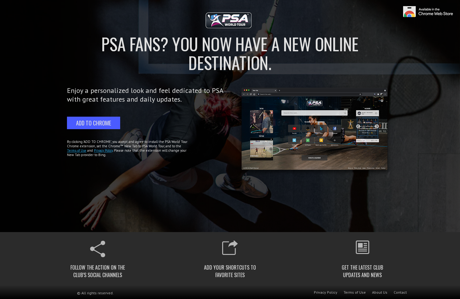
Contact (400, 292)
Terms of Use (76, 150)
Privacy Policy (103, 150)
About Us (379, 292)
